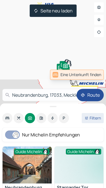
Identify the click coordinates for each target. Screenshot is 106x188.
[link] (77, 75)
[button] (65, 66)
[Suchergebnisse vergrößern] (53, 106)
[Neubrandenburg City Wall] (27, 165)
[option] (7, 118)
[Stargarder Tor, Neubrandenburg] (79, 165)
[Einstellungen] (99, 20)
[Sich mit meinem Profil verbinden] (99, 7)
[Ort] (99, 32)
